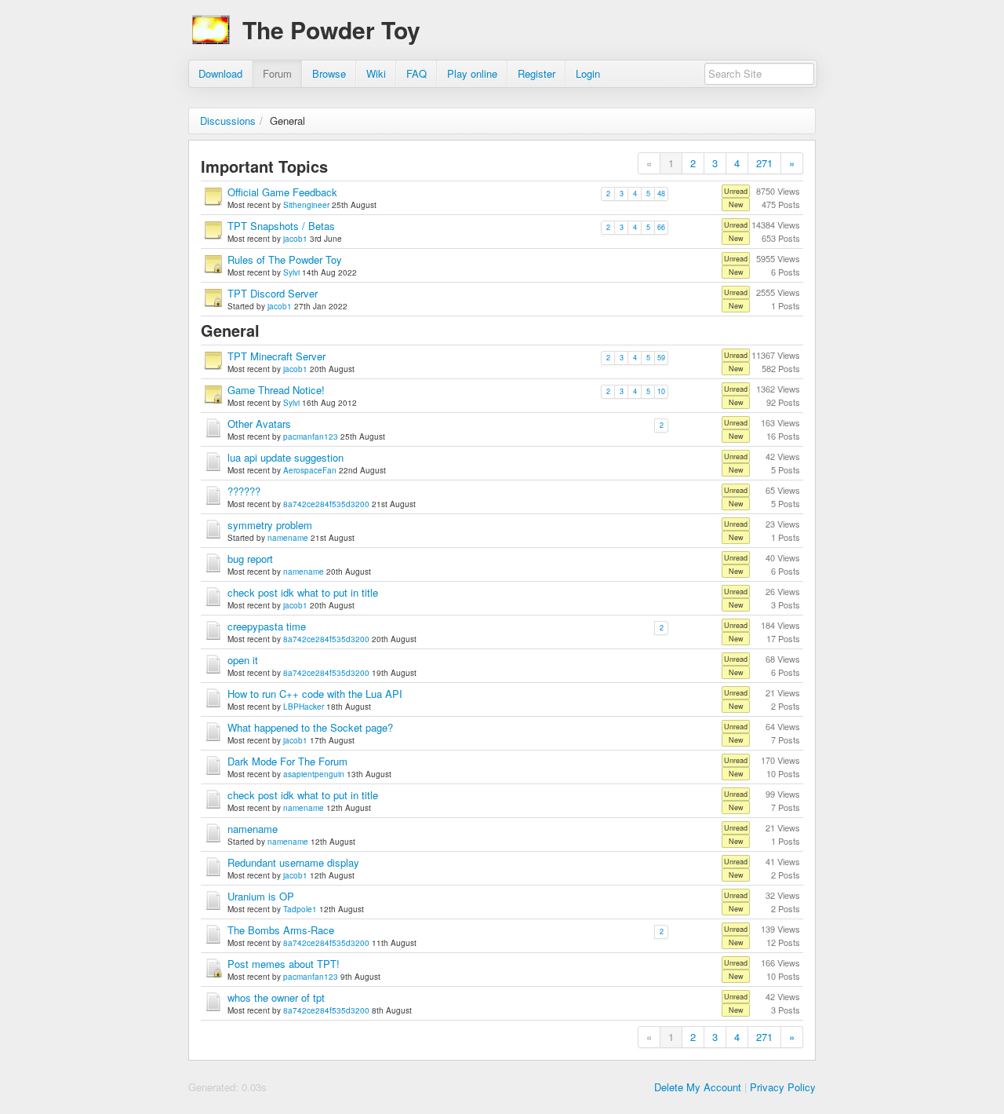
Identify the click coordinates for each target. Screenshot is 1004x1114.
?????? (243, 491)
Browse (329, 73)
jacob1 (295, 238)
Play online (472, 73)
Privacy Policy (783, 1086)
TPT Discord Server (272, 293)
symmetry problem (269, 524)
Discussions (228, 120)
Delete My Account (697, 1086)
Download (220, 73)
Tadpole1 (300, 909)
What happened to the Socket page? (310, 727)
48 (661, 193)
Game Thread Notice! (276, 389)
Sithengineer (306, 204)
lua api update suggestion (285, 457)
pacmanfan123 (310, 436)
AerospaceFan (309, 470)
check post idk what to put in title (302, 592)
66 (661, 227)
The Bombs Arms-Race (280, 929)
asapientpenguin (313, 774)
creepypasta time (266, 626)
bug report (250, 558)
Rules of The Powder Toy (284, 259)
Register (536, 73)
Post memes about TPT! (283, 963)
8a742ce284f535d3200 (326, 504)
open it (242, 659)
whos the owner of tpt (276, 997)
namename (287, 537)
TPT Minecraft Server (276, 356)
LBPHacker (303, 706)
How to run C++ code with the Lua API (314, 693)
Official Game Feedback (282, 191)
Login (588, 73)
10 (661, 391)
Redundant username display (293, 862)
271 (764, 162)
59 (661, 357)
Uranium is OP (260, 896)
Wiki (376, 73)
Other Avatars (259, 423)
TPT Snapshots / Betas (281, 225)
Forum (277, 73)
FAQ (416, 73)
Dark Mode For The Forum (287, 761)
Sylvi (291, 272)
